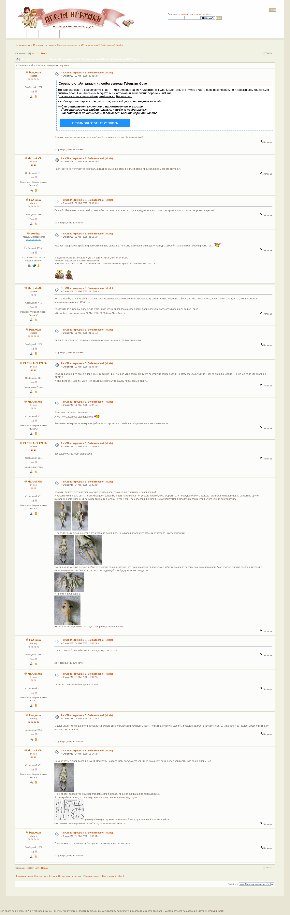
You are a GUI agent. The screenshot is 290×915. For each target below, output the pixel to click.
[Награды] (36, 97)
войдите (185, 14)
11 (38, 53)
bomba (35, 233)
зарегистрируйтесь (203, 14)
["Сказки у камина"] (34, 266)
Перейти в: (233, 884)
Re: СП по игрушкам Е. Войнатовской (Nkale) (87, 72)
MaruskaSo (35, 158)
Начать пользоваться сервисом (95, 123)
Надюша (35, 72)
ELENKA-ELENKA (35, 363)
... (36, 53)
